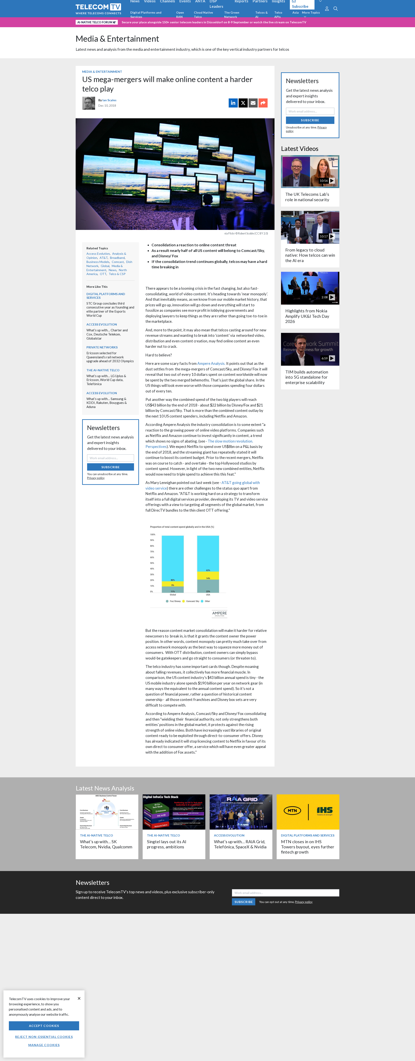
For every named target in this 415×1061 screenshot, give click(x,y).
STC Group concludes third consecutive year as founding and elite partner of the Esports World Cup (110, 309)
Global (105, 266)
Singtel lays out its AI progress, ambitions (166, 844)
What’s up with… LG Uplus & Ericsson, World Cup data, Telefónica (106, 380)
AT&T (104, 257)
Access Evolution (98, 253)
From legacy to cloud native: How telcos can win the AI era (310, 255)
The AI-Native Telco (103, 370)
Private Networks (102, 347)
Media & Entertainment (117, 38)
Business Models (97, 262)
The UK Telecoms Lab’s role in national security (307, 197)
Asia (295, 12)
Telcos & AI (261, 15)
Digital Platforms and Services (145, 15)
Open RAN (180, 15)
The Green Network (231, 15)
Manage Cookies (44, 1045)
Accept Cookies (44, 1026)
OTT (103, 274)
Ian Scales (109, 100)
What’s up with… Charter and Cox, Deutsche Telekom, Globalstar (107, 334)
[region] (44, 1024)
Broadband (117, 257)
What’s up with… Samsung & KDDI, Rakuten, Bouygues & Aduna (106, 403)
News (113, 270)
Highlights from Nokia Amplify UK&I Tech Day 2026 (307, 316)
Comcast (118, 262)
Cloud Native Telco (203, 15)
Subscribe (110, 467)
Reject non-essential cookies (44, 1037)
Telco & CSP (117, 274)
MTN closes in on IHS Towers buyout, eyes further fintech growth (307, 847)
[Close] (79, 998)
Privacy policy (96, 478)
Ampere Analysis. (211, 363)
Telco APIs (278, 15)
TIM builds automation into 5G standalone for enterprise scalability (306, 377)
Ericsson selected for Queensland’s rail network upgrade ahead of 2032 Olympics (110, 357)
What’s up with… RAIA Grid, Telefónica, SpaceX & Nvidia (240, 844)
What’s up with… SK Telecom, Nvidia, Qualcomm (106, 844)
